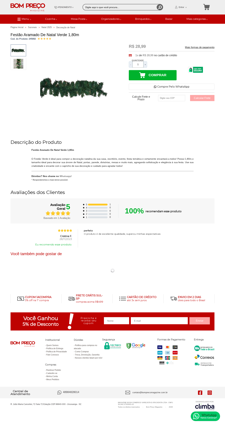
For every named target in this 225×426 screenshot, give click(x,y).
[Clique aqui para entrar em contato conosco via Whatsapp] (205, 416)
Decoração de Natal (65, 27)
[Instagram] (210, 392)
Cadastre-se (51, 373)
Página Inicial (17, 27)
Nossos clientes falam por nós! (88, 358)
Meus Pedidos (52, 379)
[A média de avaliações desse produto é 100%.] (44, 38)
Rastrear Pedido (53, 370)
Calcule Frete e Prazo (141, 98)
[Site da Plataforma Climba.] (204, 405)
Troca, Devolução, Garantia (87, 355)
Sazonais (33, 27)
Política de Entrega (54, 348)
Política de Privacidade (56, 351)
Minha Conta (52, 376)
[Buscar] (160, 7)
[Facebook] (200, 392)
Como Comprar (82, 351)
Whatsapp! (66, 176)
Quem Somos (52, 345)
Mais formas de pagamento (199, 47)
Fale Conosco (52, 355)
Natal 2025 (47, 27)
